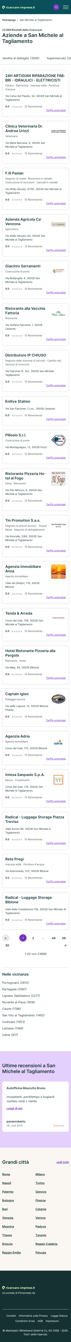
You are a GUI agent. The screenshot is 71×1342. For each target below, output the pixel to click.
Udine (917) (10, 1035)
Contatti (11, 1315)
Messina (8, 1226)
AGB (40, 1320)
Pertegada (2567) (14, 989)
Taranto (41, 1235)
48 (54, 938)
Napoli (6, 1183)
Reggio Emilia (11, 1252)
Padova (41, 1226)
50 (7, 945)
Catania (41, 1209)
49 (64, 938)
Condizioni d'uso (25, 1320)
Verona (41, 1218)
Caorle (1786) (11, 1009)
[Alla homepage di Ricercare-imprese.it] (18, 7)
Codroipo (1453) (13, 1022)
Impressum (52, 1320)
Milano (40, 1174)
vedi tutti (62, 1162)
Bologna (8, 1200)
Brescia (7, 1244)
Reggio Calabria (46, 1244)
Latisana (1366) (12, 1028)
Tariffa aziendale (56, 110)
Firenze (41, 1200)
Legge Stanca (59, 1315)
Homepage (9, 19)
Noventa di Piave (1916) (18, 1002)
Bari (5, 1209)
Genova (41, 1191)
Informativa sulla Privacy (33, 1315)
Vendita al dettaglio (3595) (21, 58)
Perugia (41, 1252)
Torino (40, 1183)
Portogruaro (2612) (15, 982)
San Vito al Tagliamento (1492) (23, 1015)
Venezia (7, 1218)
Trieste (7, 1235)
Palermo (7, 1191)
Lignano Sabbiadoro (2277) (21, 995)
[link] (35, 93)
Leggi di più (15, 1108)
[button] (56, 7)
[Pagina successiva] (65, 945)
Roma (6, 1174)
